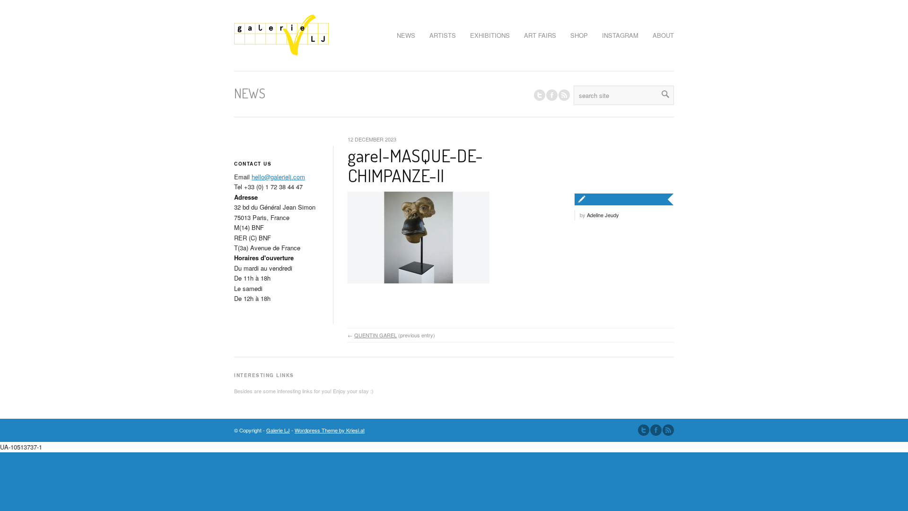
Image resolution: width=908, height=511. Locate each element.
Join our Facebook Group (552, 95)
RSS (564, 95)
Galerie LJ (278, 430)
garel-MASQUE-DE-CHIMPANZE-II (415, 165)
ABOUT (663, 35)
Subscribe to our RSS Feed (668, 430)
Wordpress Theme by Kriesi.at (330, 430)
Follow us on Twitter (539, 95)
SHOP (579, 35)
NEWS (406, 35)
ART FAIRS (540, 35)
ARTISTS (442, 35)
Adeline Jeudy (603, 215)
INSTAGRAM (620, 35)
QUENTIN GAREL (375, 335)
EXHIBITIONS (490, 35)
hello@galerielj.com (278, 176)
